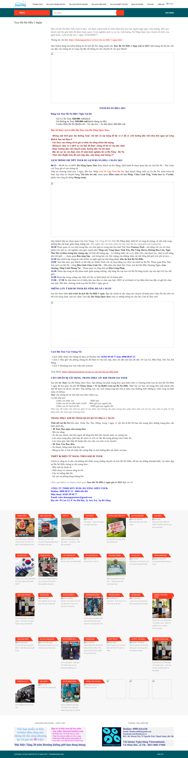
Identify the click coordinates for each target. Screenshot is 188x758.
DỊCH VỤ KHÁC (137, 4)
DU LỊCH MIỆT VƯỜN (119, 4)
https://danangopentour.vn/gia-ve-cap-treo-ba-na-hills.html (90, 371)
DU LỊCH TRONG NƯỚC (55, 4)
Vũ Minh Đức (42, 754)
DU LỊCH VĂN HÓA (99, 4)
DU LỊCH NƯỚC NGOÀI (78, 4)
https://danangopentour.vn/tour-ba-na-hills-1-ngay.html (95, 40)
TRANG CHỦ (37, 4)
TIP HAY (150, 4)
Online (170, 4)
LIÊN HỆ (161, 4)
